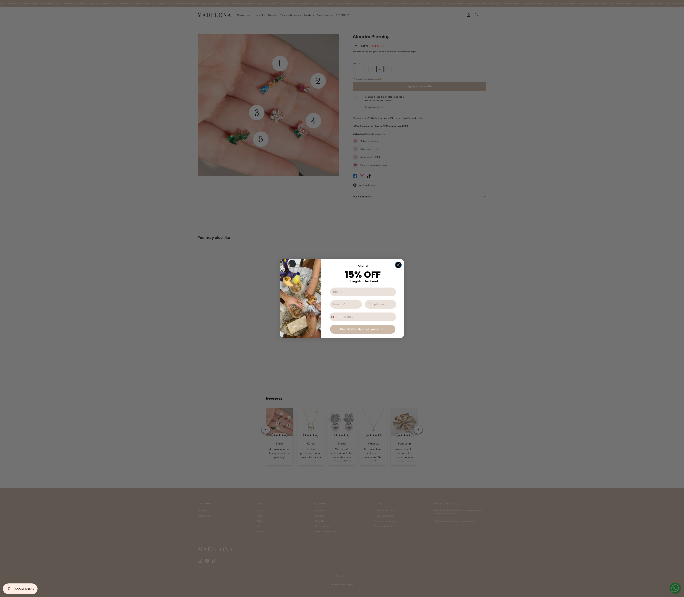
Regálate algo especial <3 (363, 329)
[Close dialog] (398, 265)
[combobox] (336, 317)
